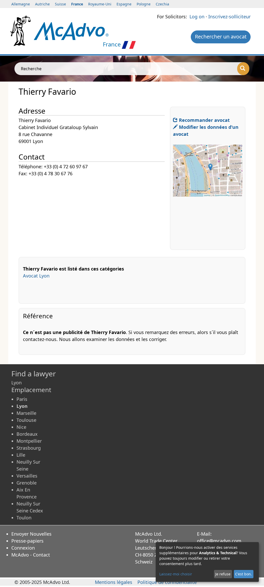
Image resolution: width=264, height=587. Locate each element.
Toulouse (26, 420)
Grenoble (26, 483)
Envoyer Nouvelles (31, 534)
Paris (21, 399)
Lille (20, 455)
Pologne (144, 4)
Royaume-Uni (99, 4)
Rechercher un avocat (220, 36)
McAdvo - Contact (30, 555)
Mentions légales (113, 582)
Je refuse (222, 574)
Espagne (124, 4)
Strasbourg (28, 448)
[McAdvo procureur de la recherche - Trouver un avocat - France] (71, 30)
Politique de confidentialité (167, 582)
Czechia (162, 4)
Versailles (26, 476)
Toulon (23, 517)
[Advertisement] (94, 213)
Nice (21, 427)
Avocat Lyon (36, 276)
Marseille (26, 413)
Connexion (23, 548)
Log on (196, 16)
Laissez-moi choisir (175, 574)
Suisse (60, 4)
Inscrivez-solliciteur (229, 16)
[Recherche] (243, 68)
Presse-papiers (27, 541)
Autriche (42, 4)
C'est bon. (243, 574)
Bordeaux (27, 434)
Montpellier (29, 441)
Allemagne (20, 4)
